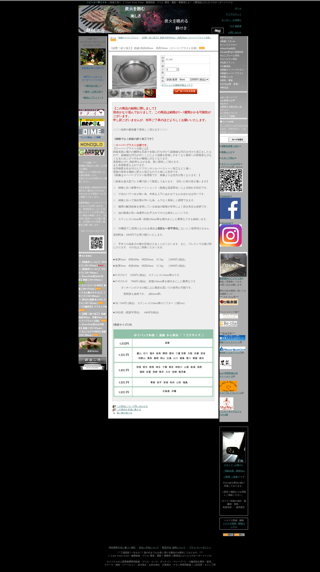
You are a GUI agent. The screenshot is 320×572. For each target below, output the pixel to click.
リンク (225, 110)
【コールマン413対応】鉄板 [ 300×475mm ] (92, 287)
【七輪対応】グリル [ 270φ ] (93, 308)
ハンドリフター (229, 44)
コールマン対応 (229, 59)
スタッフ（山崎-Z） (234, 465)
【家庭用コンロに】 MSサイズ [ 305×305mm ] (93, 264)
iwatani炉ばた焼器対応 (233, 52)
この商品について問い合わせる (132, 406)
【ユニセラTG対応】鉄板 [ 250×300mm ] (92, 333)
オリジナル (227, 37)
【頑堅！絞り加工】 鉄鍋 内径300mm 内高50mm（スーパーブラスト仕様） (93, 317)
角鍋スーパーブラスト (233, 73)
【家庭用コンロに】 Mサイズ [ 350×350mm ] (92, 271)
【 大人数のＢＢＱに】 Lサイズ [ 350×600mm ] (92, 294)
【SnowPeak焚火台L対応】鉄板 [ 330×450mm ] (91, 278)
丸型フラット (228, 62)
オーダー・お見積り (231, 20)
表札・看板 (227, 80)
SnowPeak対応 (229, 48)
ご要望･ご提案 (230, 477)
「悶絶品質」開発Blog (234, 471)
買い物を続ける (124, 413)
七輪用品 (226, 66)
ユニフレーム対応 (230, 55)
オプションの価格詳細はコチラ (177, 85)
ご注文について (229, 113)
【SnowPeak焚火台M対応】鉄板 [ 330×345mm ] (91, 326)
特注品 (225, 87)
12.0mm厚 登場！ (231, 84)
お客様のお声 (228, 100)
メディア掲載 (228, 116)
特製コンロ (227, 77)
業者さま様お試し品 (232, 106)
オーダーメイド (229, 97)
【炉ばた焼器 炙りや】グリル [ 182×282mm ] (92, 301)
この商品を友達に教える (129, 409)
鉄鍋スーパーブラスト (129, 37)
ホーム (113, 37)
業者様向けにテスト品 (230, 278)
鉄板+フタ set (228, 41)
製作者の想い (93, 86)
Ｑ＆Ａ (225, 103)
